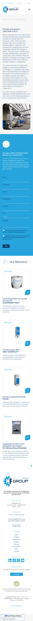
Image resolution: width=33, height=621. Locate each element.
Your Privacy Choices (14, 616)
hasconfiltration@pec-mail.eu (16, 521)
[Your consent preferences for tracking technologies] (31, 465)
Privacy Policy (16, 525)
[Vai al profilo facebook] (14, 561)
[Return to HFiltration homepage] (11, 12)
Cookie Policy (16, 526)
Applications (16, 539)
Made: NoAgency (16, 606)
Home (4, 19)
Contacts (16, 551)
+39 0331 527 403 (18, 515)
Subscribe (16, 574)
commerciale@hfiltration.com (16, 519)
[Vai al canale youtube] (23, 561)
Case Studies (16, 546)
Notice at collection (8, 619)
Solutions (10, 19)
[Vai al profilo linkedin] (10, 561)
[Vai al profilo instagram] (19, 561)
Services (16, 544)
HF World (16, 537)
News (16, 549)
